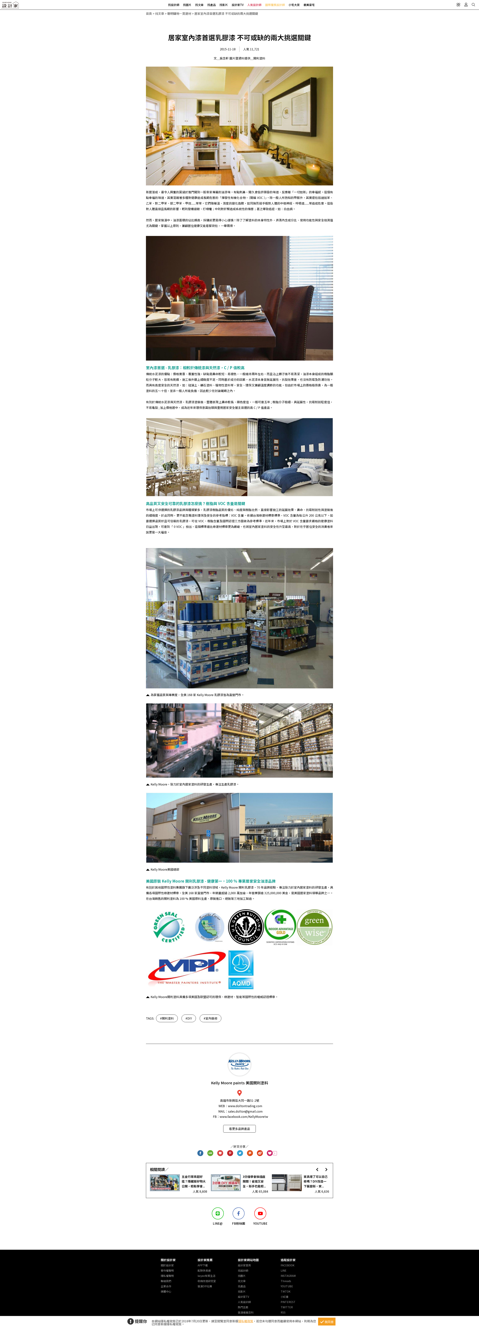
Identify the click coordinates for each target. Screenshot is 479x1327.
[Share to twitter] (240, 1153)
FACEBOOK (287, 1265)
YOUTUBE (287, 1286)
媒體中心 (166, 1291)
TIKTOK (285, 1291)
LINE (283, 1270)
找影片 (223, 5)
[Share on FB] (200, 1153)
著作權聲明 (167, 1270)
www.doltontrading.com (245, 1106)
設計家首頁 (244, 1265)
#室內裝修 (210, 1018)
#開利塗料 (167, 1018)
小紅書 (285, 1297)
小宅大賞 (294, 5)
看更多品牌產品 (239, 1128)
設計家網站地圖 (248, 1260)
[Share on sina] (260, 1153)
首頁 (149, 13)
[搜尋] (473, 4)
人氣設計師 (254, 5)
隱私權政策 (245, 1321)
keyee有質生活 (206, 1276)
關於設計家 (168, 1260)
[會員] (466, 4)
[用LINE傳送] (210, 1153)
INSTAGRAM (288, 1276)
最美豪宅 (309, 5)
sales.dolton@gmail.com (245, 1111)
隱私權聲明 (167, 1276)
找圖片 (187, 5)
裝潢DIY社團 (205, 1286)
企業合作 (166, 1286)
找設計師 (173, 5)
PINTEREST (288, 1302)
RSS (283, 1312)
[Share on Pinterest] (230, 1153)
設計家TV (238, 5)
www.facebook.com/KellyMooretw (244, 1116)
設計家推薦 (205, 1260)
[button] (317, 1169)
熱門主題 (243, 1307)
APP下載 (203, 1265)
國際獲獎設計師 (275, 5)
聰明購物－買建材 (179, 13)
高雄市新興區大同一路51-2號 (239, 1100)
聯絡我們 (166, 1281)
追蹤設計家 (288, 1260)
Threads (286, 1281)
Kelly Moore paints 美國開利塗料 (239, 1082)
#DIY (188, 1018)
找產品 (211, 5)
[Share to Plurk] (250, 1153)
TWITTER (287, 1307)
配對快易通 (204, 1270)
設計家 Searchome (10, 6)
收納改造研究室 (207, 1281)
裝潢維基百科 (246, 1312)
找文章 (199, 5)
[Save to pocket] (220, 1153)
